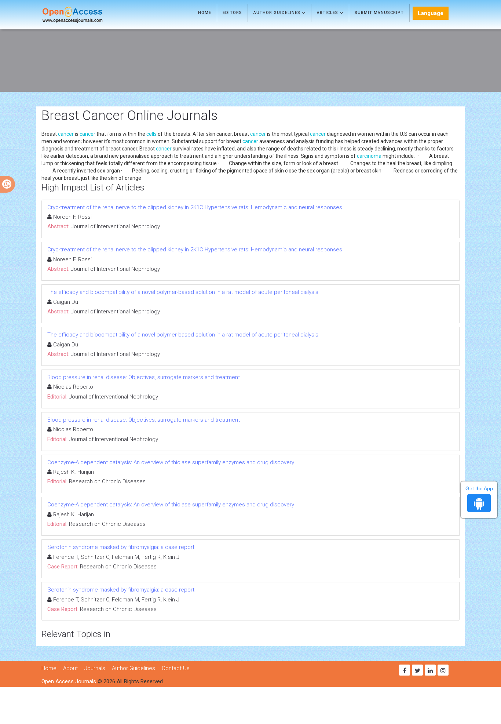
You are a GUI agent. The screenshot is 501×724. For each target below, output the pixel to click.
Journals (94, 668)
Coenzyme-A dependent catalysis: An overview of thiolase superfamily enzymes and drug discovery (170, 462)
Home (204, 12)
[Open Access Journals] (83, 14)
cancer (66, 134)
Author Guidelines (277, 12)
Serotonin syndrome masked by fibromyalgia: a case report (120, 547)
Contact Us (176, 668)
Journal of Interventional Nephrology (115, 226)
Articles (328, 12)
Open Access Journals (68, 681)
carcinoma (369, 156)
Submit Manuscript (379, 12)
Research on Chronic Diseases (107, 481)
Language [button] (430, 13)
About (70, 668)
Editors (232, 12)
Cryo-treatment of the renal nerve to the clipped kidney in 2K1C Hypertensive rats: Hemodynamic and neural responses (194, 207)
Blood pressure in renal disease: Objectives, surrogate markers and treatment (143, 377)
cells (151, 134)
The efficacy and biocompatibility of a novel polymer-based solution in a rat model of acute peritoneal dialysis (182, 292)
